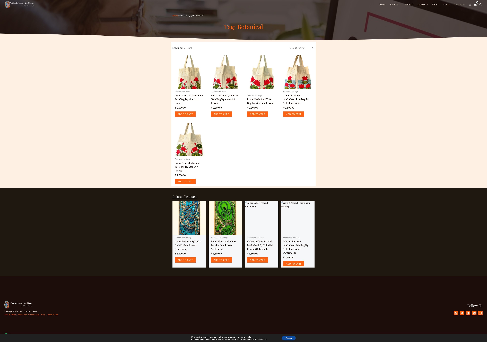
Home (175, 15)
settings (262, 339)
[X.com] (462, 313)
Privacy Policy (10, 315)
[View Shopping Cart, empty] (475, 4)
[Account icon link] (470, 4)
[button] (399, 4)
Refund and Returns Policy (28, 315)
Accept (289, 338)
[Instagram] (474, 313)
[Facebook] (456, 313)
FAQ (43, 315)
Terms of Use (52, 315)
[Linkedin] (468, 313)
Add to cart (185, 114)
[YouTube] (480, 313)
